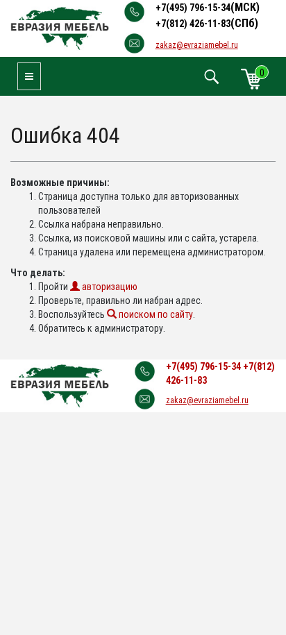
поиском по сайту (155, 314)
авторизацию (108, 286)
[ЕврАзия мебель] (59, 27)
